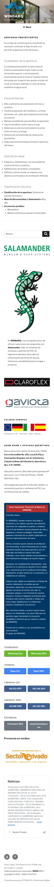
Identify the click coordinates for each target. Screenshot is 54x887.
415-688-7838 (15, 706)
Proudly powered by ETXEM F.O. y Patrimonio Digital (27, 880)
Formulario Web (15, 724)
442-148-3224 (39, 688)
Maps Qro (15, 671)
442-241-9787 (15, 688)
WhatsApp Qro (15, 653)
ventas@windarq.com (39, 726)
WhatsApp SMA (39, 653)
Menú (28, 27)
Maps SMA (39, 671)
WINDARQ (13, 16)
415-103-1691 (39, 706)
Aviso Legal (9, 864)
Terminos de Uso (23, 864)
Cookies (19, 868)
